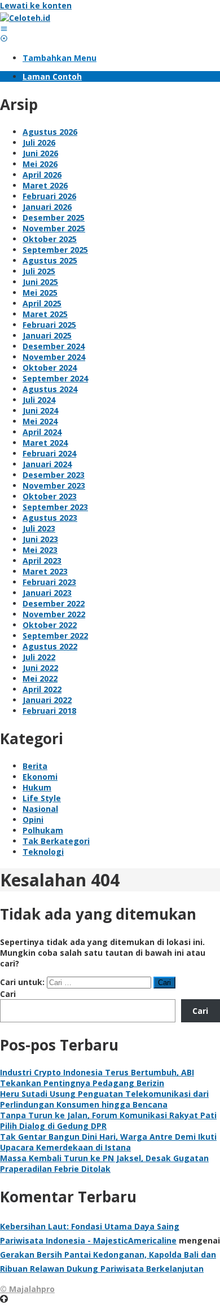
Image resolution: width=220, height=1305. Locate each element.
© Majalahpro (27, 1289)
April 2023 (42, 560)
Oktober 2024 (50, 367)
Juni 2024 (40, 410)
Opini (33, 819)
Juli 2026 (39, 142)
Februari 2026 (49, 196)
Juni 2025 (40, 281)
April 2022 (42, 689)
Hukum (37, 787)
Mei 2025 (40, 292)
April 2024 (42, 432)
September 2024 (55, 378)
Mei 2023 (40, 549)
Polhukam (43, 830)
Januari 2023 (47, 592)
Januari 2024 (47, 464)
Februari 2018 (49, 710)
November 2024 (54, 356)
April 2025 (42, 303)
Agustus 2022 (50, 646)
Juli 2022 (39, 657)
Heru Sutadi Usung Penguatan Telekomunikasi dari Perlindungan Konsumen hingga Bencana (104, 1099)
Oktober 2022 (50, 624)
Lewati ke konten (36, 5)
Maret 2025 (45, 314)
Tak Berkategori (56, 841)
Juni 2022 (40, 667)
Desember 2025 (54, 217)
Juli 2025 (39, 271)
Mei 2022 (40, 678)
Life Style (42, 798)
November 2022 (54, 614)
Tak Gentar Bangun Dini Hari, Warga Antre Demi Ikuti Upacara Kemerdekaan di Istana (108, 1142)
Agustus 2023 (50, 517)
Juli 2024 (39, 399)
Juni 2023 (40, 539)
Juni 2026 (40, 153)
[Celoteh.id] (25, 17)
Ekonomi (40, 776)
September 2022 (55, 635)
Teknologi (43, 851)
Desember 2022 (54, 603)
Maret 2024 (45, 442)
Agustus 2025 (50, 260)
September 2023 (55, 507)
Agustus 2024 (50, 389)
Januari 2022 (47, 700)
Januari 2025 (47, 335)
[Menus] (4, 28)
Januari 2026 (47, 206)
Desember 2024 (54, 346)
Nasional (40, 808)
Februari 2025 (49, 324)
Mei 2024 (40, 421)
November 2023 (54, 485)
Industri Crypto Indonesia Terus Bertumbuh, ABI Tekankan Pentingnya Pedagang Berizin (97, 1077)
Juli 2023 (39, 528)
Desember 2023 (54, 474)
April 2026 (42, 174)
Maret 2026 (45, 185)
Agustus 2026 (50, 131)
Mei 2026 (40, 164)
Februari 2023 (49, 582)
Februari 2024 (49, 453)
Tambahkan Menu (59, 57)
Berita (35, 766)
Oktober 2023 (50, 496)
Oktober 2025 (50, 239)
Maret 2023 (45, 571)
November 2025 (54, 228)
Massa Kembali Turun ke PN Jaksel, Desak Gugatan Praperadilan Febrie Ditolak (104, 1163)
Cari (8, 993)
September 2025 (55, 249)
